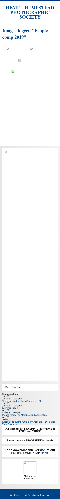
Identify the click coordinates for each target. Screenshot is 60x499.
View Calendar (9, 424)
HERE (45, 453)
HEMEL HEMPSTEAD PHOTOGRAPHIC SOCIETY (30, 12)
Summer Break (10, 408)
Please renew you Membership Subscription (24, 415)
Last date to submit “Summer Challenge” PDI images (28, 421)
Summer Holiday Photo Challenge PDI (21, 401)
